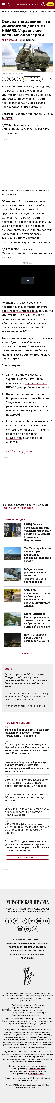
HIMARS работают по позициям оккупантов (28, 434)
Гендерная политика (35, 947)
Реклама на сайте (22, 940)
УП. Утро (34, 12)
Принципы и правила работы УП (27, 951)
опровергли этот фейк (29, 205)
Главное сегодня (14, 519)
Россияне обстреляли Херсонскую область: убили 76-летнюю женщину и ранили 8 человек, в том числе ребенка (27, 766)
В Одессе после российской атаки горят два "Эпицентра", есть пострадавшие (35, 575)
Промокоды (27, 958)
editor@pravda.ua (36, 1073)
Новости (7, 12)
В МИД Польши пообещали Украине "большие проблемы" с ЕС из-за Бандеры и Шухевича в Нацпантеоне (37, 532)
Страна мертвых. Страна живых (25, 706)
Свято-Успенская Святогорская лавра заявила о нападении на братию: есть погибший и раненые (37, 620)
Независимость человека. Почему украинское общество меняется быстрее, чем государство (26, 696)
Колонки (46, 12)
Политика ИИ (15, 947)
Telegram (7, 118)
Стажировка (37, 954)
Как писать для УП (19, 954)
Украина (17, 452)
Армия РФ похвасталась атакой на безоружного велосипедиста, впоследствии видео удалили (37, 597)
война (6, 452)
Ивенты (37, 940)
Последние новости (17, 723)
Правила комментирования (17, 507)
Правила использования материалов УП (27, 943)
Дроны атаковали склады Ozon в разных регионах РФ (37, 638)
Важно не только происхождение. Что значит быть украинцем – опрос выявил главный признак (26, 782)
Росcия (29, 452)
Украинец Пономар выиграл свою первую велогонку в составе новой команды (27, 812)
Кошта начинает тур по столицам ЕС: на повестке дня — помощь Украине (26, 797)
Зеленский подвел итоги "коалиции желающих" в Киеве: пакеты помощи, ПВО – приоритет (27, 732)
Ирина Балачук (10, 40)
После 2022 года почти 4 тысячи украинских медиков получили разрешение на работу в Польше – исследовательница (27, 846)
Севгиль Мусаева (37, 1068)
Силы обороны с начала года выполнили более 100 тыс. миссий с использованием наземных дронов (27, 828)
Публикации (20, 12)
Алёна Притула (38, 1071)
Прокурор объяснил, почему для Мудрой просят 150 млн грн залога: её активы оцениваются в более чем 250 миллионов (27, 749)
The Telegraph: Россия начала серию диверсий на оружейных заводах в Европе (37, 555)
